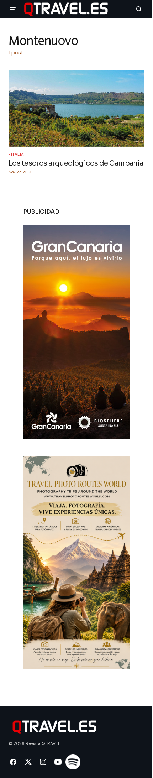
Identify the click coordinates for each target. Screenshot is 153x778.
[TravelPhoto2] (76, 562)
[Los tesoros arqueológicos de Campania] (76, 108)
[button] (13, 9)
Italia (17, 154)
